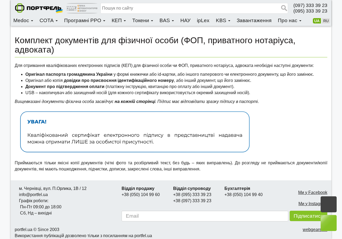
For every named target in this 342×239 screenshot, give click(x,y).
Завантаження (254, 20)
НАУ (185, 20)
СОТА (47, 20)
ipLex (203, 20)
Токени (141, 20)
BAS (165, 20)
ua (317, 21)
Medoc (21, 20)
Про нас (288, 20)
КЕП (117, 20)
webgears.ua (315, 229)
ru (326, 21)
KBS (222, 20)
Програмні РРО (83, 20)
